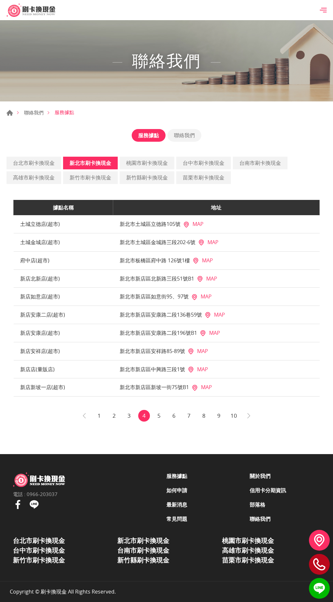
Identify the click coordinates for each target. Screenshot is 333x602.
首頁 (10, 113)
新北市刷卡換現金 (90, 162)
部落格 (257, 504)
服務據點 (148, 135)
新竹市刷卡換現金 (90, 177)
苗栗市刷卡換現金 (203, 177)
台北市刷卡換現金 (34, 162)
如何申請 (176, 490)
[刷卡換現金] (31, 10)
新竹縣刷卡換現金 (147, 177)
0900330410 (319, 564)
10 (234, 415)
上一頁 (84, 416)
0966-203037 (42, 494)
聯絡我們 (34, 112)
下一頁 (249, 416)
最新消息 (176, 504)
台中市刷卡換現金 (203, 162)
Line (34, 504)
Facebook (18, 504)
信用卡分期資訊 (268, 490)
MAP (198, 224)
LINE (319, 588)
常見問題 (176, 518)
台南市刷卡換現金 (260, 162)
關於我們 (260, 475)
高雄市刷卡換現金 (34, 177)
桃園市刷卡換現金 (147, 162)
